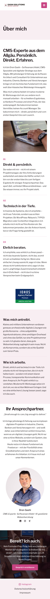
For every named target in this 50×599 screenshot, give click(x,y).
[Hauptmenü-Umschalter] (44, 5)
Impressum (25, 592)
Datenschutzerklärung (25, 589)
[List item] (20, 521)
